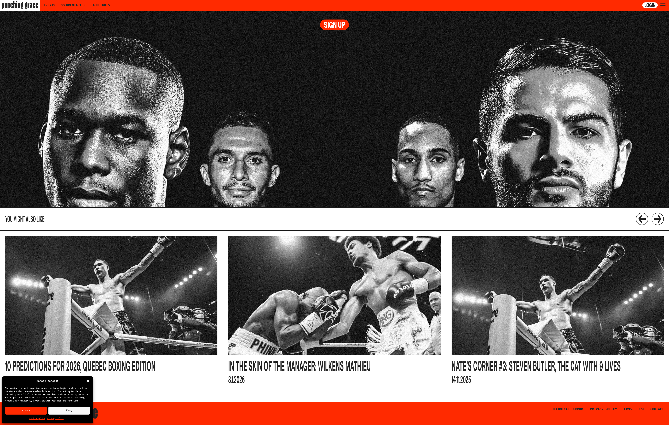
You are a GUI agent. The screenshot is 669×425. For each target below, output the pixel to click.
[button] (88, 381)
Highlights (100, 5)
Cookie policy (37, 418)
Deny (69, 410)
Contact (657, 409)
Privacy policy (55, 418)
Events (49, 5)
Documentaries (72, 5)
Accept (26, 410)
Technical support (568, 409)
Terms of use (633, 409)
